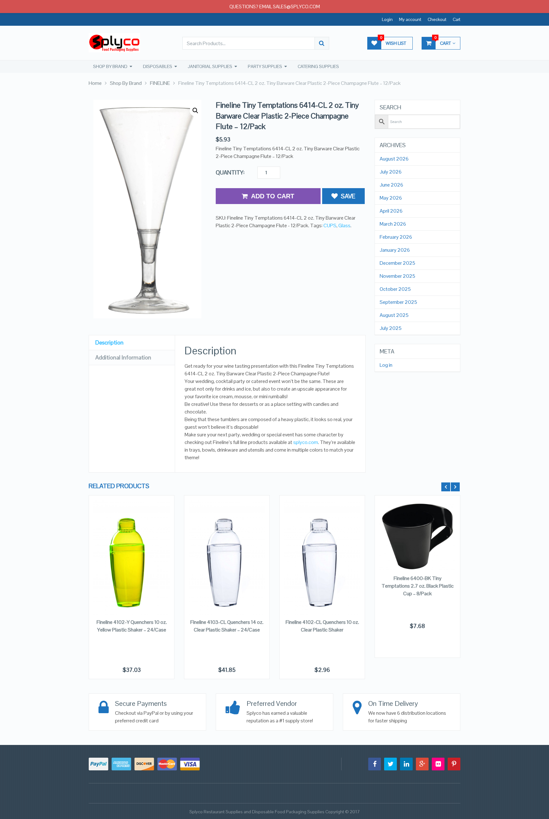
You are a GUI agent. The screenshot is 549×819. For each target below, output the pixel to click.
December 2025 (397, 263)
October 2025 (395, 289)
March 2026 (393, 224)
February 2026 (396, 237)
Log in (386, 365)
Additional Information (123, 357)
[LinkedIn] (406, 764)
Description (109, 342)
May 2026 (391, 198)
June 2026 (391, 185)
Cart (456, 19)
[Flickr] (438, 764)
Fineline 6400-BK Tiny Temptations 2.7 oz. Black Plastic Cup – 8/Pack (418, 586)
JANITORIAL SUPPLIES (210, 66)
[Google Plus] (422, 764)
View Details (131, 535)
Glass (344, 225)
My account (410, 19)
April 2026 (391, 211)
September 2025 (398, 302)
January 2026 (395, 250)
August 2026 (394, 159)
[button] (195, 110)
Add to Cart (272, 196)
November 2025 (397, 276)
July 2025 (391, 328)
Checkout (437, 19)
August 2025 (394, 315)
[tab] (132, 342)
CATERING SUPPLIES (318, 66)
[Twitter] (390, 764)
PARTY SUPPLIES (265, 66)
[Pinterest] (454, 764)
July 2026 (391, 172)
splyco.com (305, 442)
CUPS (329, 225)
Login (387, 19)
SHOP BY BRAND (110, 66)
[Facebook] (374, 764)
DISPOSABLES (157, 66)
